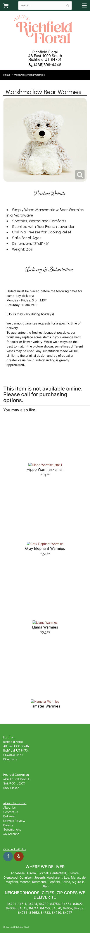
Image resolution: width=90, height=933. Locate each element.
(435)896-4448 (47, 65)
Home (6, 74)
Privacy (8, 825)
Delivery (9, 816)
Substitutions (12, 829)
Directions (10, 759)
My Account (11, 834)
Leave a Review (14, 821)
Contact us (10, 812)
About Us (9, 807)
